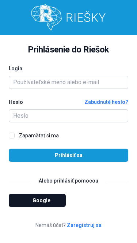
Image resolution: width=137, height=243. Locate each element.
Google (41, 200)
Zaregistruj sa (84, 225)
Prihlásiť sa (69, 155)
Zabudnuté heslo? (106, 102)
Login (15, 68)
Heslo (16, 102)
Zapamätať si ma (39, 135)
